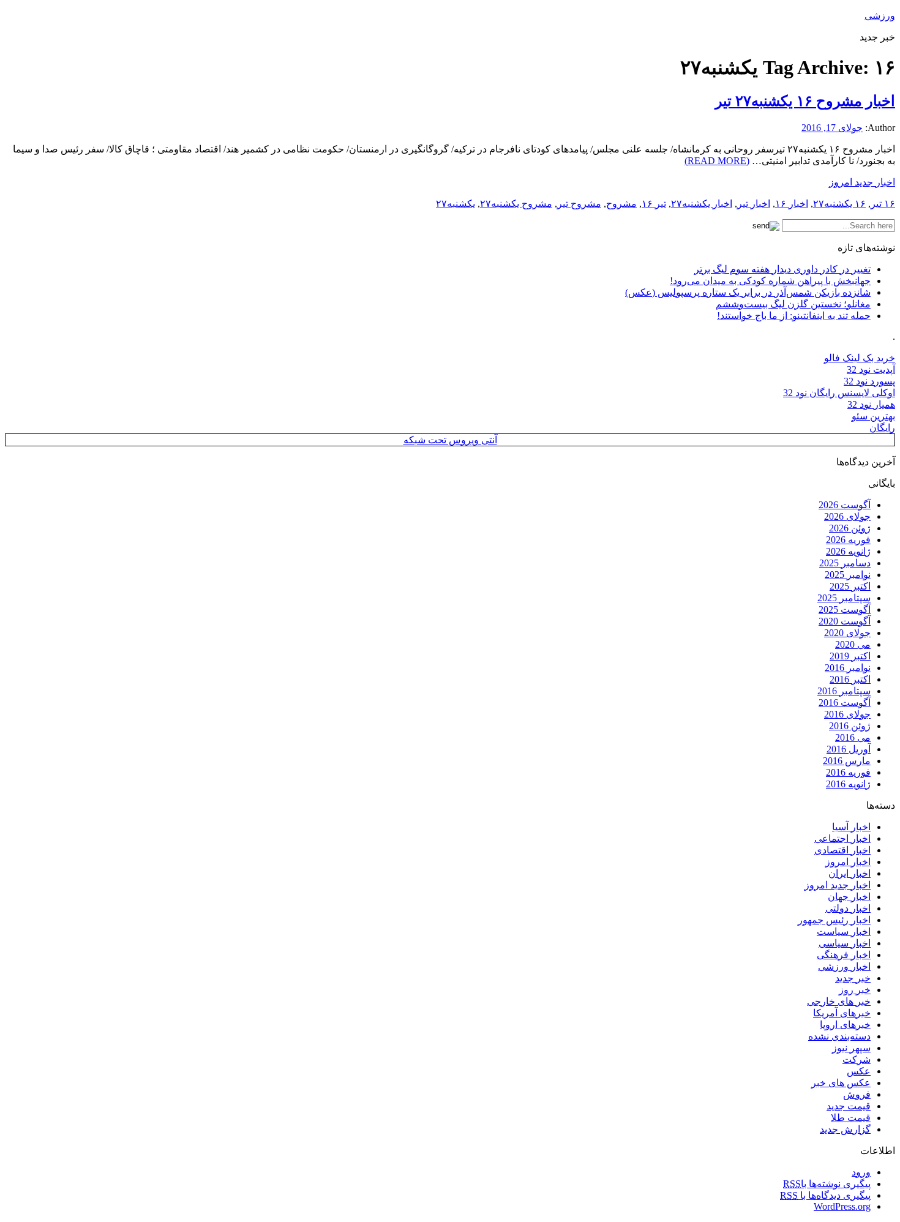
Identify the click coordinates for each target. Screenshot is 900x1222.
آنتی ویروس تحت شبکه (450, 440)
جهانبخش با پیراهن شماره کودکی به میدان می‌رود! (770, 281)
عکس (859, 1071)
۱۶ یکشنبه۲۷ (839, 203)
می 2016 (853, 737)
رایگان (882, 427)
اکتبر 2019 (850, 656)
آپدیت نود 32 (871, 369)
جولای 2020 (847, 633)
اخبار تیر (753, 203)
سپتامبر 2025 (844, 598)
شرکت (856, 1059)
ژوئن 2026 (850, 528)
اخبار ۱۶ (791, 203)
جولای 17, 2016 (832, 127)
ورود (861, 1172)
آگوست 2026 (845, 505)
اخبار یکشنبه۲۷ (701, 203)
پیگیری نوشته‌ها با (827, 1184)
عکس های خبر (841, 1083)
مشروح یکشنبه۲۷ (516, 203)
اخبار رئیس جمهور (834, 920)
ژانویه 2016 (848, 784)
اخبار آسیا (851, 827)
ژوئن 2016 (850, 726)
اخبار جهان (849, 896)
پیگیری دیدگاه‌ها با (825, 1195)
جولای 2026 (847, 516)
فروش (857, 1094)
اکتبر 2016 (850, 679)
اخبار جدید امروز (862, 182)
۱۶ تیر (883, 203)
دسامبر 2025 (845, 563)
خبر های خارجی (839, 1001)
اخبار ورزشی (844, 966)
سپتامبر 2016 (844, 691)
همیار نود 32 (871, 404)
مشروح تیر (579, 203)
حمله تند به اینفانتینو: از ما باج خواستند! (794, 315)
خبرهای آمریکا (842, 1013)
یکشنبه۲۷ (455, 203)
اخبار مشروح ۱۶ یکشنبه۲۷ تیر (805, 101)
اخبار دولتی (848, 908)
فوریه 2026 (848, 539)
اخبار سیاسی (845, 943)
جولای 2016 (847, 714)
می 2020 (853, 644)
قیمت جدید (849, 1106)
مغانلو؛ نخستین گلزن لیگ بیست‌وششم (793, 304)
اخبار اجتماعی (842, 838)
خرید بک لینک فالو (859, 358)
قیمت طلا (851, 1117)
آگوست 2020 (845, 621)
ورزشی (879, 15)
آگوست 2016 (845, 702)
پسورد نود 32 (869, 381)
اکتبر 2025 (850, 586)
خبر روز (855, 989)
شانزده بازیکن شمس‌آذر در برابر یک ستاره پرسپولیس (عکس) (748, 292)
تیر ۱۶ (654, 203)
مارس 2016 (847, 760)
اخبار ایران (849, 873)
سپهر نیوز (851, 1048)
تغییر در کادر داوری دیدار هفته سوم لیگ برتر (782, 269)
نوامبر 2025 (848, 574)
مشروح (621, 203)
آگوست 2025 (845, 609)
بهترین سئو (873, 416)
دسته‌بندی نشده (839, 1036)
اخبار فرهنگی (844, 955)
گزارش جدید (845, 1129)
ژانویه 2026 (848, 551)
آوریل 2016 (849, 749)
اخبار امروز (848, 862)
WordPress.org (842, 1206)
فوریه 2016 (848, 772)
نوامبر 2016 (848, 667)
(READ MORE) (716, 161)
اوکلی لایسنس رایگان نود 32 (839, 393)
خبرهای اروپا (845, 1024)
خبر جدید (853, 978)
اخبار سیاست (844, 931)
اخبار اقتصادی (842, 850)
